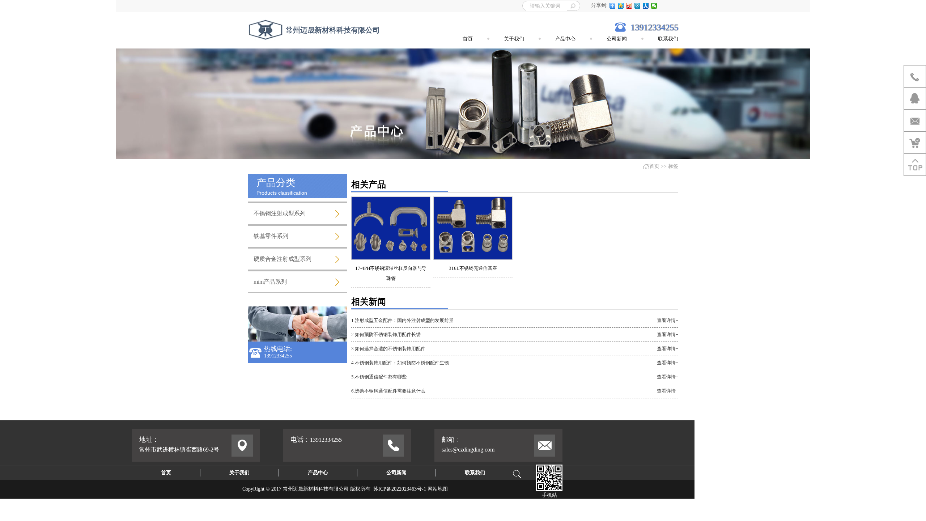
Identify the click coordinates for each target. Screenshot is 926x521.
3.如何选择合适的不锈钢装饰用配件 (388, 348)
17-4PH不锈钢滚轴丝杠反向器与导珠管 (390, 273)
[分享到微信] (654, 6)
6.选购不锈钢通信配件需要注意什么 (388, 391)
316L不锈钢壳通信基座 (473, 268)
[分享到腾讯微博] (637, 6)
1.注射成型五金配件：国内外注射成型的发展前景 (402, 320)
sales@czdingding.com (468, 449)
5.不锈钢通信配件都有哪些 (379, 377)
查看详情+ (667, 320)
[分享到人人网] (646, 6)
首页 (654, 166)
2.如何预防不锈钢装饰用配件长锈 (386, 334)
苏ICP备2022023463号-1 (399, 489)
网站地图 (438, 489)
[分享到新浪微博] (629, 6)
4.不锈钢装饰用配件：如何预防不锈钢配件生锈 (400, 362)
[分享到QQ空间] (621, 6)
